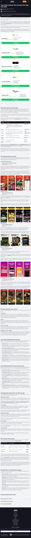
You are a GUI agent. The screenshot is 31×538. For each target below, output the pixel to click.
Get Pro (24, 1)
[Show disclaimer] (15, 11)
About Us (15, 512)
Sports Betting (15, 515)
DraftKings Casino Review (9, 192)
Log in (29, 1)
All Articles (15, 516)
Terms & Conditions (15, 524)
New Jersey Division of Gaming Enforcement (8, 402)
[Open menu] (1, 1)
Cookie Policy (15, 523)
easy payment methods (7, 23)
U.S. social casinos (6, 457)
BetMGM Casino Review (8, 224)
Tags (15, 517)
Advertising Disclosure (15, 521)
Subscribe (15, 531)
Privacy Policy (15, 522)
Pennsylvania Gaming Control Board (22, 402)
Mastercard (9, 255)
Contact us (15, 518)
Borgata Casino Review (8, 248)
